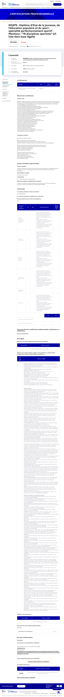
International (58, 1)
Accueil (3, 21)
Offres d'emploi (4, 695)
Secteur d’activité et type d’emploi (28, 163)
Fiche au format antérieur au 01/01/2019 (26, 677)
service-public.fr (52, 693)
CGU (50, 695)
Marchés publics (14, 695)
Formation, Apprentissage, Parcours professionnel (30, 7)
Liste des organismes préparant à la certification (38, 661)
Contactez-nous (59, 695)
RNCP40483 (21, 673)
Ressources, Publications (46, 7)
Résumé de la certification (25, 96)
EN (40, 46)
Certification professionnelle (15, 7)
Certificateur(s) (22, 80)
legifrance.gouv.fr (44, 693)
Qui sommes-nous (5, 7)
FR (38, 46)
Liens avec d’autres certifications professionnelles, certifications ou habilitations (38, 330)
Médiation (52, 1)
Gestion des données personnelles (22, 695)
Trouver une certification (9, 21)
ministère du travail (36, 693)
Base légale (20, 339)
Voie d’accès (21, 189)
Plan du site (36, 695)
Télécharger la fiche (13, 46)
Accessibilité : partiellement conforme (43, 695)
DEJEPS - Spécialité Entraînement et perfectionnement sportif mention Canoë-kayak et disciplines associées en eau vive (39, 59)
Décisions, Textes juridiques (56, 7)
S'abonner (21, 686)
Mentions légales (54, 695)
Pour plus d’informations (25, 637)
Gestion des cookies (31, 695)
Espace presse (9, 695)
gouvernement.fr (27, 693)
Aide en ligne (23, 46)
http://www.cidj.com (21, 648)
